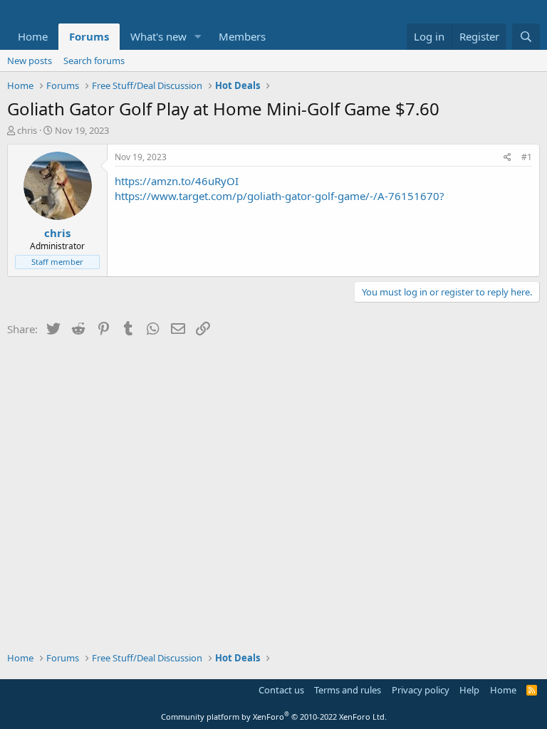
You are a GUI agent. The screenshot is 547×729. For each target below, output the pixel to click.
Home (33, 36)
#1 (526, 157)
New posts (29, 60)
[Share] (507, 158)
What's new (158, 36)
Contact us (281, 689)
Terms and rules (347, 689)
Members (242, 36)
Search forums (94, 60)
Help (469, 689)
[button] (198, 36)
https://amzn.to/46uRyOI (177, 181)
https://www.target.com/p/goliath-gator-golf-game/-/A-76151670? (279, 196)
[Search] (526, 36)
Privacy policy (420, 689)
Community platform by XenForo (274, 716)
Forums (89, 36)
